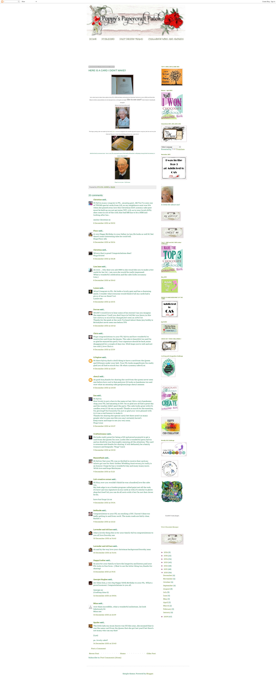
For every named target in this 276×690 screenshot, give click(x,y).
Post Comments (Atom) (110, 658)
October (167, 582)
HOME (92, 39)
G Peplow (97, 357)
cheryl (96, 376)
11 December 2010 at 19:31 (104, 572)
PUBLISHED (108, 39)
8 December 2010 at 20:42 (104, 326)
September (168, 586)
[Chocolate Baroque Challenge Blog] (172, 119)
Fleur (95, 231)
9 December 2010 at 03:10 (104, 450)
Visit (169, 527)
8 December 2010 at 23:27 (104, 426)
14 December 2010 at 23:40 (104, 643)
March (166, 606)
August (166, 589)
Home (122, 653)
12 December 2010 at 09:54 (104, 596)
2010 (166, 573)
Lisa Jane (97, 267)
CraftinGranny (100, 434)
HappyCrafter (99, 560)
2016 (166, 552)
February (167, 609)
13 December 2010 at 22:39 (104, 615)
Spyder (96, 622)
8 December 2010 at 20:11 (104, 302)
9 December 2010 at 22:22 (104, 522)
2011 (166, 569)
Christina (97, 250)
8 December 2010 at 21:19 (104, 350)
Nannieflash (98, 458)
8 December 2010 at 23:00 (104, 388)
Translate (180, 149)
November (168, 579)
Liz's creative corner (102, 479)
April (165, 602)
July (165, 592)
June (165, 596)
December (168, 575)
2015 (166, 556)
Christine (97, 200)
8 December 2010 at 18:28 (104, 259)
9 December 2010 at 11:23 (104, 472)
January (167, 612)
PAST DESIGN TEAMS (131, 39)
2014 (166, 559)
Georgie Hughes (100, 579)
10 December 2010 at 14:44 (104, 553)
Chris (95, 333)
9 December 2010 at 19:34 (104, 503)
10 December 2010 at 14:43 (104, 538)
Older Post (151, 653)
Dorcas (96, 309)
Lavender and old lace (103, 529)
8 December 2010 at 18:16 (104, 242)
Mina (95, 603)
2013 (166, 562)
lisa (94, 395)
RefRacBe (97, 510)
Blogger (149, 674)
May (165, 599)
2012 (166, 566)
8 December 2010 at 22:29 (104, 369)
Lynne (96, 288)
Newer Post (94, 653)
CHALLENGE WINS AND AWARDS (166, 39)
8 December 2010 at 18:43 (104, 280)
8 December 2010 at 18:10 (104, 223)
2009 (166, 617)
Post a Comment (98, 649)
